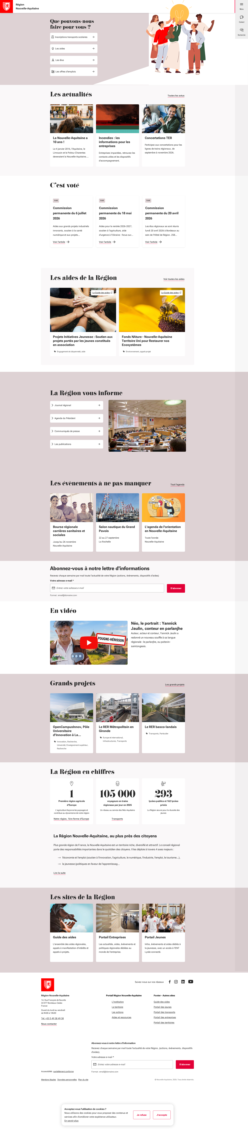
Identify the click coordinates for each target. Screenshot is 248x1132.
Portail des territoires (164, 1022)
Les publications (63, 444)
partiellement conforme (63, 1071)
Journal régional (63, 405)
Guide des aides (64, 937)
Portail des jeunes (163, 1007)
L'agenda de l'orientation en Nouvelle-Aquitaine (163, 529)
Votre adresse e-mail (102, 1057)
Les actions (117, 1012)
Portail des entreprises (165, 1017)
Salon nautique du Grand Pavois (117, 529)
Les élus (60, 60)
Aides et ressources (121, 1017)
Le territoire (117, 1007)
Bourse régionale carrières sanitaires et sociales (69, 531)
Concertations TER (158, 138)
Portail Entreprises (112, 937)
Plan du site (83, 1079)
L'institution (118, 1001)
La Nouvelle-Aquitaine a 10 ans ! (70, 140)
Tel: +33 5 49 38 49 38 (52, 1018)
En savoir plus (71, 1120)
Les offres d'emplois (66, 71)
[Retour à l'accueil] (47, 984)
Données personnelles (67, 1079)
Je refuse (143, 1116)
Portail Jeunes (155, 937)
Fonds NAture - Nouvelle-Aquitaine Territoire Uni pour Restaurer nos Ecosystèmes (147, 341)
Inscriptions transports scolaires (71, 37)
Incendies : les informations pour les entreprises (114, 142)
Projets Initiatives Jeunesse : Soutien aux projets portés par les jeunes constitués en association (83, 341)
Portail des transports (164, 1012)
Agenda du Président (65, 418)
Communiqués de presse (67, 431)
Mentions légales (48, 1079)
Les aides (60, 48)
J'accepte (164, 1116)
